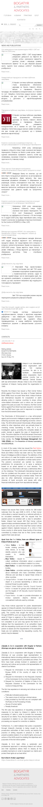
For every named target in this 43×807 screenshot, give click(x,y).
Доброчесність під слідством (12, 264)
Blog (3, 789)
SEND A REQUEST (10, 24)
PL (39, 28)
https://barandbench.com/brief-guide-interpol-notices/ (21, 760)
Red (14, 539)
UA (30, 28)
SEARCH (39, 25)
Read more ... (6, 72)
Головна (7, 15)
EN (37, 28)
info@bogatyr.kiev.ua (7, 343)
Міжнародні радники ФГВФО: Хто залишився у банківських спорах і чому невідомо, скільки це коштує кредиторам (19, 233)
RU (33, 28)
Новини (17, 15)
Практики (28, 15)
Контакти (21, 20)
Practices (8, 789)
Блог (37, 15)
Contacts (15, 789)
